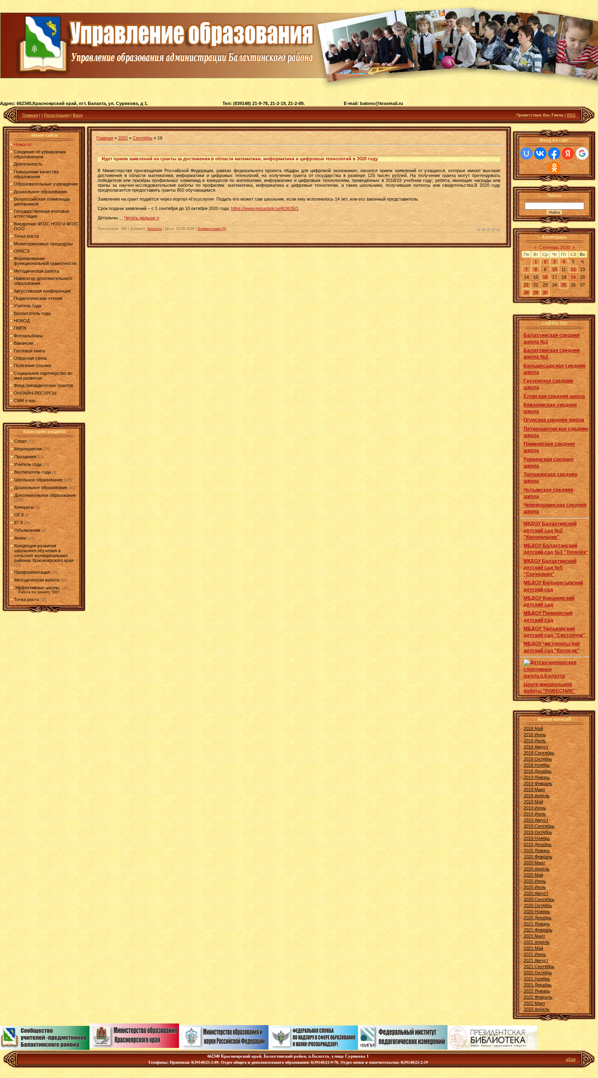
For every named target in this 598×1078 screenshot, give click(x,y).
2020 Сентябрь (539, 899)
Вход (78, 115)
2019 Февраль (538, 783)
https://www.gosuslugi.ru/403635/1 (265, 208)
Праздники (25, 456)
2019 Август (536, 820)
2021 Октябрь (538, 972)
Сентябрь (143, 138)
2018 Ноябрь (537, 765)
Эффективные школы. (37, 587)
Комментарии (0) (212, 229)
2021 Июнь (535, 954)
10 (554, 269)
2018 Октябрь (538, 759)
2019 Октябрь (538, 832)
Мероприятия (28, 448)
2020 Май (533, 874)
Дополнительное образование (45, 495)
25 (563, 284)
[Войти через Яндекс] (568, 153)
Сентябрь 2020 (554, 247)
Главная (30, 115)
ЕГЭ (18, 522)
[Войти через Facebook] (554, 153)
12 (573, 269)
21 (526, 284)
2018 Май (533, 728)
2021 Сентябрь (539, 966)
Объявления (27, 530)
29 (535, 292)
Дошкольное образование (41, 487)
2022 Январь (537, 990)
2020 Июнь (535, 881)
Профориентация (32, 572)
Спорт (20, 441)
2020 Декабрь (538, 917)
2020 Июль (535, 887)
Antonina (154, 229)
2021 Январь (537, 923)
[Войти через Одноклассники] (554, 168)
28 (526, 292)
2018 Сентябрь (539, 752)
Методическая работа (36, 579)
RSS (571, 115)
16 (545, 277)
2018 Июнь (535, 734)
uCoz (571, 1059)
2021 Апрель (537, 942)
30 (545, 292)
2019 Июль (535, 813)
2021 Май (533, 948)
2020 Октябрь (538, 905)
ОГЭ (19, 514)
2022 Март (534, 1003)
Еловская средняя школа (554, 396)
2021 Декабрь (538, 984)
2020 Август (536, 893)
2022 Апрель (537, 1009)
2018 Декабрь (538, 771)
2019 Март (534, 789)
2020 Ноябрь (537, 911)
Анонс (20, 538)
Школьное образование (38, 479)
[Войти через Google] (582, 153)
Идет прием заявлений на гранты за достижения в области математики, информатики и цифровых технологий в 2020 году (240, 158)
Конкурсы (24, 507)
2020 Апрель (537, 868)
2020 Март (534, 862)
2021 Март (534, 936)
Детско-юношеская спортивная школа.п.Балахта (550, 669)
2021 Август (536, 960)
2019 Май (533, 801)
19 (573, 277)
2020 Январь (537, 850)
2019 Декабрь (538, 844)
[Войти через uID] (526, 153)
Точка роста (26, 599)
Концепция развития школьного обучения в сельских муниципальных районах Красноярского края (44, 553)
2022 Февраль (538, 997)
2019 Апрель (537, 795)
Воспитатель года (32, 472)
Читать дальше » (141, 217)
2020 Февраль (538, 856)
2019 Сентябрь (539, 826)
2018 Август (536, 746)
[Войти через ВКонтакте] (540, 153)
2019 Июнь (535, 807)
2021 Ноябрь (537, 978)
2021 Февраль (538, 929)
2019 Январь (537, 777)
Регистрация (56, 115)
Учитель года (27, 464)
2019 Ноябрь (537, 838)
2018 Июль (535, 740)
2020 (123, 138)
